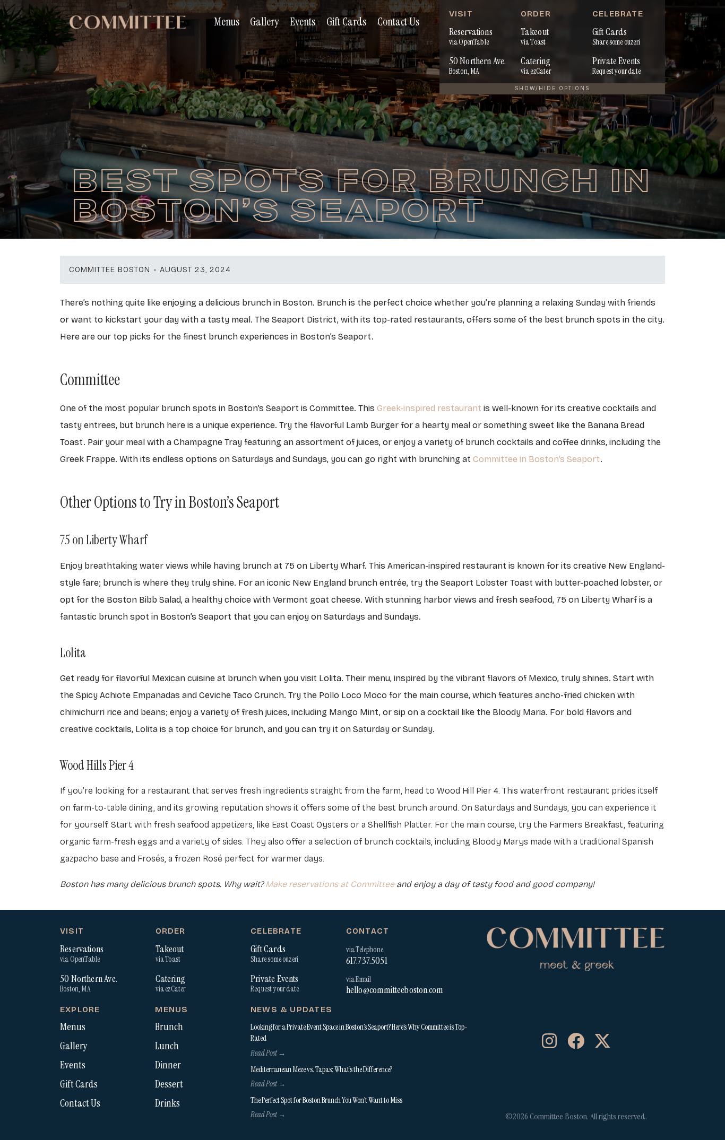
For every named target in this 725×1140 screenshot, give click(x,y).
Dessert (169, 1084)
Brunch (169, 1027)
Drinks (167, 1103)
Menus (226, 21)
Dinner (168, 1065)
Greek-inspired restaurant (429, 408)
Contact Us (398, 21)
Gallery (264, 21)
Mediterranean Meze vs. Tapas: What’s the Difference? (321, 1069)
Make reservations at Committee (329, 884)
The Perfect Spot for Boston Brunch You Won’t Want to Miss (326, 1100)
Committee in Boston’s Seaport (536, 459)
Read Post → (268, 1053)
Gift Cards (346, 21)
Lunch (167, 1046)
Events (302, 21)
